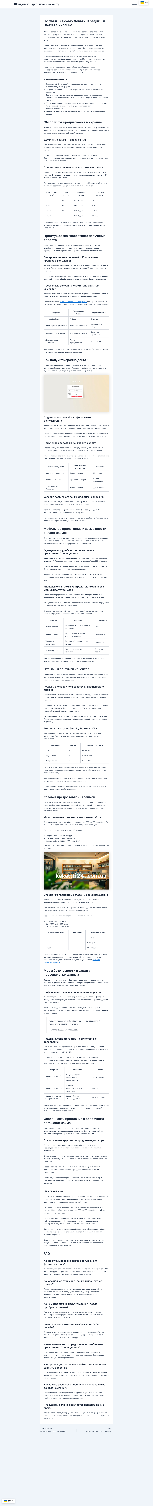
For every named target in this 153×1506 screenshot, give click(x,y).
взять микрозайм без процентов (73, 302)
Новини (134, 4)
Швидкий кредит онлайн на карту (36, 4)
